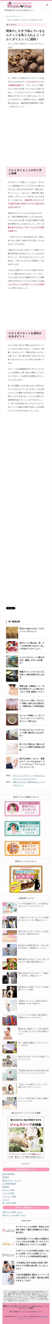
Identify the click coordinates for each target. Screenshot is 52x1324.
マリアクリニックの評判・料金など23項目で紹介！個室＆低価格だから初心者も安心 (32, 1229)
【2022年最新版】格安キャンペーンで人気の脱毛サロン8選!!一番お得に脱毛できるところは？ (32, 1277)
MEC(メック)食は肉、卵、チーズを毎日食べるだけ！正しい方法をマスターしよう (32, 646)
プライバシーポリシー (27, 1318)
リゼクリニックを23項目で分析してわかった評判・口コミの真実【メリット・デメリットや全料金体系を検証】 (32, 1253)
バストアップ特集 (9, 1196)
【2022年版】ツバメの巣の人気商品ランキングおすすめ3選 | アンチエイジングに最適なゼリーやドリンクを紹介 (32, 1241)
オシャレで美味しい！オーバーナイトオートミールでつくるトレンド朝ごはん (32, 718)
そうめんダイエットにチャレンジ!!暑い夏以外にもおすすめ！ (32, 733)
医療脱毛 (5, 1187)
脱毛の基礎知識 (8, 1174)
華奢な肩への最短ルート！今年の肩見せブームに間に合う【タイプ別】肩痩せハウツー (32, 689)
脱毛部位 (5, 1177)
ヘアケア (5, 1200)
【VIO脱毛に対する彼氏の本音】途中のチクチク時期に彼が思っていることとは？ (32, 1265)
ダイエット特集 (8, 1190)
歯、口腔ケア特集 (9, 1203)
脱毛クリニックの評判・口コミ (14, 1215)
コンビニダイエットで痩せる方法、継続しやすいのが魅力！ (32, 660)
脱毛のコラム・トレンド (11, 1180)
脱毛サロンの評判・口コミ (12, 1212)
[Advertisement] (26, 136)
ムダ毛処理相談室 (9, 1184)
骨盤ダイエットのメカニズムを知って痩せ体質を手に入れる (32, 674)
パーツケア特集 (8, 1193)
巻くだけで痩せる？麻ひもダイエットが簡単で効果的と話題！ (32, 747)
